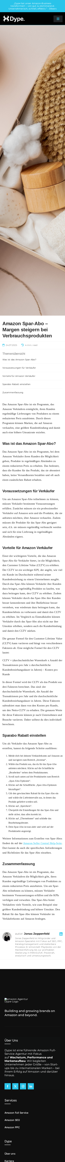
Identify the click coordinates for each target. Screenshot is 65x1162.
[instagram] (23, 1086)
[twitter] (15, 1086)
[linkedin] (31, 1086)
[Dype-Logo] (13, 15)
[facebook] (8, 1086)
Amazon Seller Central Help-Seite (42, 843)
